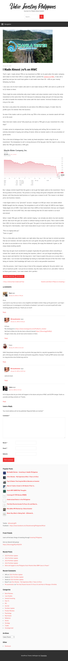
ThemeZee (44, 655)
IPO (6, 603)
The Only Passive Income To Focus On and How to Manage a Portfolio (36, 584)
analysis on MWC (49, 77)
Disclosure (8, 646)
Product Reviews (9, 611)
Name (5, 443)
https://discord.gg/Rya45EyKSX (12, 544)
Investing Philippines (36, 537)
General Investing (9, 276)
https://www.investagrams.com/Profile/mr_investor (31, 329)
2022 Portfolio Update (11, 563)
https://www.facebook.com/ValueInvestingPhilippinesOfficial (27, 525)
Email (5, 448)
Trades (7, 625)
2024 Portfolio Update (11, 558)
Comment (6, 415)
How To (7, 601)
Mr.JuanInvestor (15, 319)
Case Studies (8, 596)
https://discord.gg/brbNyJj (44, 331)
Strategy (7, 623)
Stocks (7, 620)
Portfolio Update (10, 608)
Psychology (20, 276)
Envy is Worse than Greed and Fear (14, 282)
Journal (7, 606)
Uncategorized (9, 628)
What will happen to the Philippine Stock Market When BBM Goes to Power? (27, 565)
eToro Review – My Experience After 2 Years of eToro (26, 582)
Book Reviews (9, 593)
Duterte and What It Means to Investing (52, 282)
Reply (4, 312)
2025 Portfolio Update (11, 555)
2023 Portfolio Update (11, 560)
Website (5, 454)
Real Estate (8, 616)
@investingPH (12, 523)
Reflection (8, 618)
